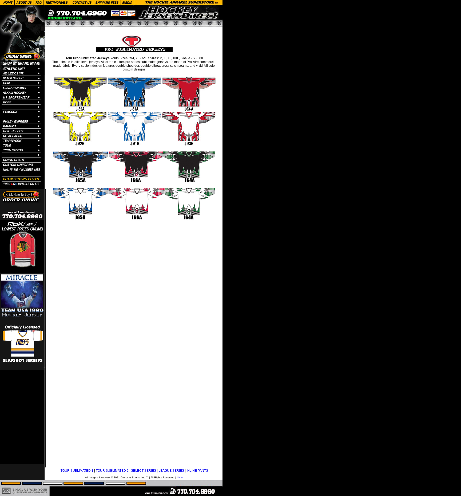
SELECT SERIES (143, 471)
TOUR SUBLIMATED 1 (77, 471)
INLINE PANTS (197, 471)
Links (180, 477)
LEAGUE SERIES (171, 471)
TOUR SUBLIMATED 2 (112, 471)
